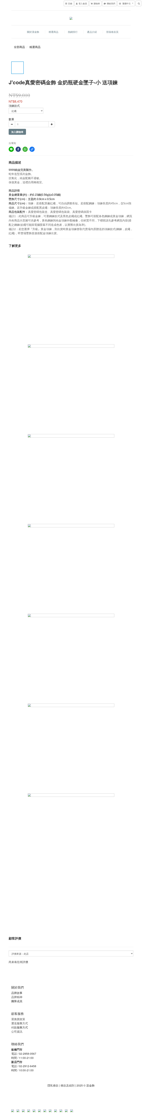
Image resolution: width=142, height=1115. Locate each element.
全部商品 (19, 47)
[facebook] (18, 149)
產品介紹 (92, 32)
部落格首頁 (112, 32)
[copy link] (32, 149)
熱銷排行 (73, 32)
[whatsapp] (25, 149)
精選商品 (53, 32)
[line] (11, 149)
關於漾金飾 (33, 32)
